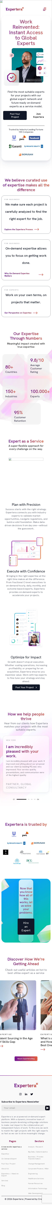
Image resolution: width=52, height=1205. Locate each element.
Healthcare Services (36, 1179)
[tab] (21, 799)
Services (4, 1181)
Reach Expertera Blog (26, 1059)
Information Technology (37, 1188)
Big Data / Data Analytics (38, 1152)
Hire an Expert (26, 926)
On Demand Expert (8, 1159)
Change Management (36, 1164)
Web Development (35, 1193)
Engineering (33, 1174)
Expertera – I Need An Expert (10, 1175)
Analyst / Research (35, 1147)
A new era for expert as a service (11, 1148)
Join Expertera (38, 115)
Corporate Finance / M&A (38, 1169)
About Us (5, 1169)
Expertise (5, 1154)
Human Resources (35, 1183)
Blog (3, 1186)
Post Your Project (15, 115)
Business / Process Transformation (35, 1158)
